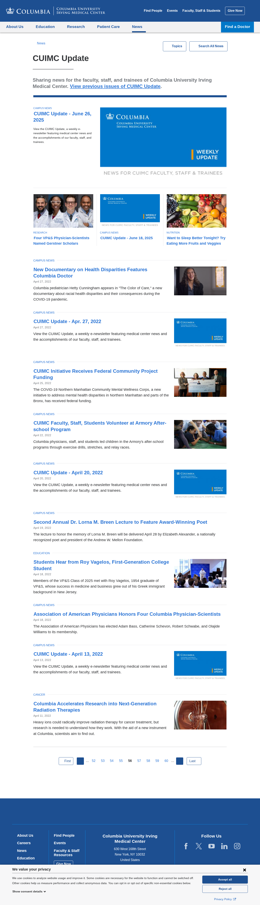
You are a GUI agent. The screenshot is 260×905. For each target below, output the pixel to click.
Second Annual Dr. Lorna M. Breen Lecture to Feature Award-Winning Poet (120, 522)
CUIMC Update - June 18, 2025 (126, 238)
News (41, 43)
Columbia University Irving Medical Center (104, 811)
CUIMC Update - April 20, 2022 (68, 472)
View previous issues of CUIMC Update (115, 86)
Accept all (225, 879)
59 (157, 761)
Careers (24, 843)
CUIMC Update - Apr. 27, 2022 (67, 321)
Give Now (235, 10)
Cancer (39, 694)
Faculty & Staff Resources (66, 853)
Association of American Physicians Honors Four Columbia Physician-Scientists (127, 614)
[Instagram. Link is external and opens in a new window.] (237, 846)
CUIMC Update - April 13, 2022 (68, 654)
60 (166, 761)
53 (103, 761)
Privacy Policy (223, 899)
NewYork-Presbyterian (159, 812)
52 (93, 761)
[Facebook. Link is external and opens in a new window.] (186, 846)
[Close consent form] (244, 869)
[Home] (55, 10)
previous (80, 761)
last (192, 761)
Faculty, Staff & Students (201, 10)
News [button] (137, 27)
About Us (25, 835)
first (67, 761)
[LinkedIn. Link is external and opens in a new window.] (224, 846)
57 (139, 761)
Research (40, 232)
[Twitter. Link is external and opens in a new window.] (198, 846)
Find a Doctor (237, 27)
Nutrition (173, 232)
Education (41, 553)
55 (121, 761)
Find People (153, 10)
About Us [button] (15, 27)
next (180, 761)
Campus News (42, 108)
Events (172, 10)
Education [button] (45, 27)
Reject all (225, 888)
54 (112, 761)
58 (148, 761)
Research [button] (76, 27)
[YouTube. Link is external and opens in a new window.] (211, 846)
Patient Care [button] (108, 27)
